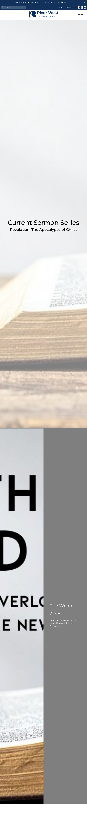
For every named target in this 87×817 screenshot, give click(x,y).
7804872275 (71, 7)
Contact (61, 7)
